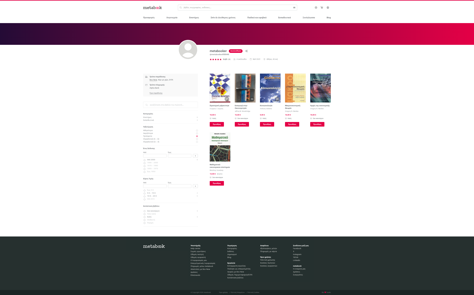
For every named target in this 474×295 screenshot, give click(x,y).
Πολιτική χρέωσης (267, 260)
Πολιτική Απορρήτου (238, 292)
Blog (229, 257)
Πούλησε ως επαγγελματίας (239, 269)
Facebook (297, 248)
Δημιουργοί (232, 254)
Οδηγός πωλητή (197, 254)
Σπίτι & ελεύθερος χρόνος (223, 18)
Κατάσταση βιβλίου (235, 278)
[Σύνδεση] (328, 7)
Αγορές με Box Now (235, 272)
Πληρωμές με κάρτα (268, 251)
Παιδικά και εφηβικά (257, 18)
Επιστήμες (194, 18)
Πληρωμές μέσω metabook (202, 266)
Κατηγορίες (232, 248)
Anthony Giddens (266, 108)
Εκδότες (230, 251)
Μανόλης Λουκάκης (216, 170)
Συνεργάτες (298, 275)
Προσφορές (149, 18)
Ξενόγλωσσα (309, 18)
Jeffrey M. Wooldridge (242, 111)
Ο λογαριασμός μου (199, 260)
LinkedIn (296, 260)
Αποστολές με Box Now (200, 269)
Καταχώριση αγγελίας (236, 266)
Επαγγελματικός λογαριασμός (203, 263)
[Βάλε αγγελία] (316, 7)
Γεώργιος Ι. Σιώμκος (216, 108)
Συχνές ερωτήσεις (198, 251)
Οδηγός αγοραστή (198, 257)
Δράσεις (194, 272)
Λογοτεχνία (171, 18)
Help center (195, 248)
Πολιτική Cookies (253, 292)
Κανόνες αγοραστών (268, 266)
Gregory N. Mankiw (291, 111)
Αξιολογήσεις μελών (268, 248)
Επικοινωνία (195, 275)
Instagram (297, 254)
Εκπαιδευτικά (284, 18)
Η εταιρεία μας (299, 269)
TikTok (295, 257)
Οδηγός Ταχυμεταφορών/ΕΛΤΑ (239, 275)
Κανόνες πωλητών (267, 263)
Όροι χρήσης (224, 292)
